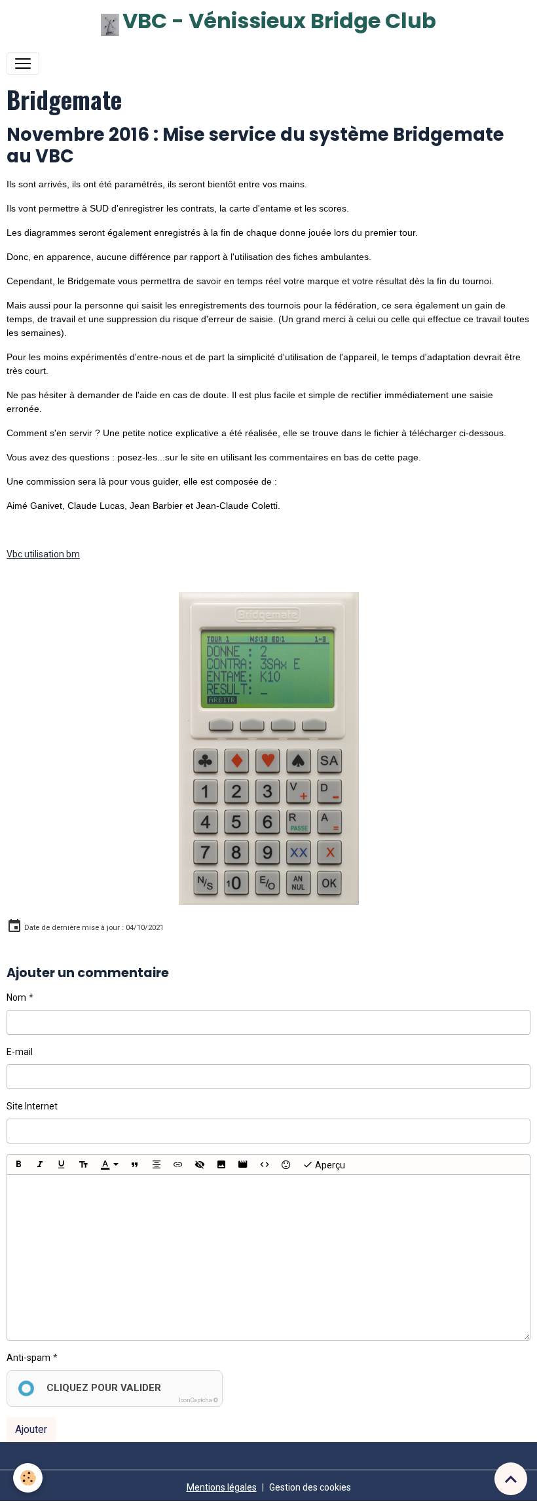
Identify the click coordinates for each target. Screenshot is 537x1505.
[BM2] (269, 748)
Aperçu (329, 1165)
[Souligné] (61, 1164)
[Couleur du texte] (109, 1164)
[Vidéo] (243, 1164)
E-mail (20, 1052)
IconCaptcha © (198, 1400)
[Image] (221, 1164)
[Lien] (178, 1164)
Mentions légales (222, 1487)
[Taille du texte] (83, 1164)
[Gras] (18, 1164)
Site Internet (32, 1106)
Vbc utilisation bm (43, 554)
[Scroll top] (510, 1478)
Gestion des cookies (310, 1487)
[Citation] (135, 1164)
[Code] (264, 1164)
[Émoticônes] (286, 1164)
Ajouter (31, 1429)
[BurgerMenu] (23, 63)
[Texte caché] (200, 1164)
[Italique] (40, 1164)
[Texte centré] (156, 1164)
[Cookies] (28, 1478)
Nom (16, 997)
